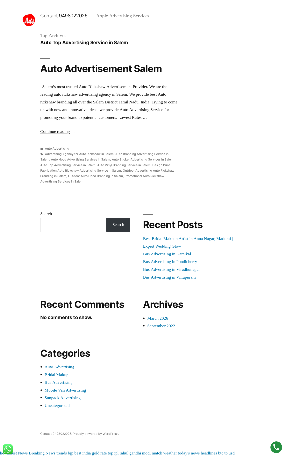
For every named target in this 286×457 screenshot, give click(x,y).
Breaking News (42, 453)
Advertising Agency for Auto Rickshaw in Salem (79, 154)
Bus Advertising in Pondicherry (170, 261)
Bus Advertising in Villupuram (169, 277)
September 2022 (161, 326)
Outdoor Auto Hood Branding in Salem (95, 176)
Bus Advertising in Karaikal (167, 254)
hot (2, 453)
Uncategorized (57, 405)
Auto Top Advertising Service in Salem (68, 165)
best (77, 453)
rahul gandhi (130, 453)
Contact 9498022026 (63, 16)
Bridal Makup (56, 375)
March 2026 (157, 318)
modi (146, 453)
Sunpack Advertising (63, 398)
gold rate (99, 453)
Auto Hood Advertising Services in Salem (80, 159)
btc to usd (226, 453)
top (110, 453)
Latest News (17, 453)
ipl (116, 453)
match (157, 453)
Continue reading (58, 131)
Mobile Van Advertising (65, 390)
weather (170, 453)
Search (46, 213)
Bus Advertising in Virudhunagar (171, 269)
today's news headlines (197, 453)
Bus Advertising (59, 382)
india (86, 453)
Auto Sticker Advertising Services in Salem (143, 159)
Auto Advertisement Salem (101, 68)
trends (61, 453)
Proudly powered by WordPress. (96, 434)
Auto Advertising (57, 148)
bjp (70, 453)
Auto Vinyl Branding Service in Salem (124, 165)
